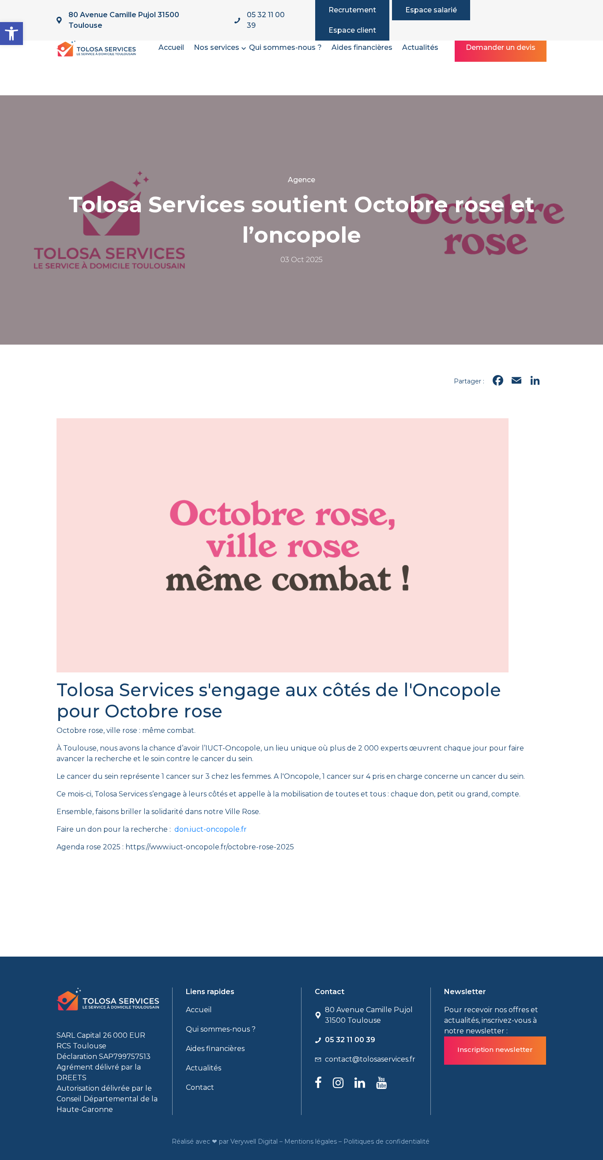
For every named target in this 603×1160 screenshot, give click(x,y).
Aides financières (362, 47)
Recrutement (352, 10)
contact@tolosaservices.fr (370, 1059)
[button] (11, 33)
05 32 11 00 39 (266, 20)
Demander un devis (500, 47)
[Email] (516, 381)
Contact (200, 1087)
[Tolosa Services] (96, 47)
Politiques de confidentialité (387, 1141)
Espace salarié (431, 10)
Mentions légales (311, 1141)
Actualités (420, 47)
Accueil (171, 47)
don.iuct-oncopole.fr (211, 829)
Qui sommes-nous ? (285, 47)
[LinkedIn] (535, 381)
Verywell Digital (254, 1141)
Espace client (352, 30)
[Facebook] (498, 381)
